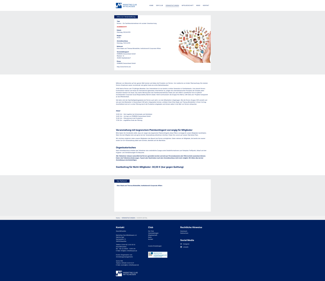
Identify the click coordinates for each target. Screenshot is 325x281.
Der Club (151, 231)
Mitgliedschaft (152, 235)
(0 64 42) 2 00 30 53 (128, 244)
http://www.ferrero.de (124, 67)
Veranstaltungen (153, 233)
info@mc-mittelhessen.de (129, 251)
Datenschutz (184, 233)
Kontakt (150, 239)
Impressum (183, 231)
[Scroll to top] (321, 277)
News (150, 237)
